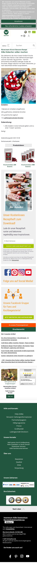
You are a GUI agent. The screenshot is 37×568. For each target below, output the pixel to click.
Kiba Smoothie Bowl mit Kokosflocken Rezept (16, 362)
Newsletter (19, 459)
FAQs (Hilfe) (19, 414)
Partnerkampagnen (19, 420)
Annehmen (18, 21)
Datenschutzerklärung (9, 15)
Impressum (8, 518)
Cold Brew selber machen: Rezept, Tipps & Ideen (17, 343)
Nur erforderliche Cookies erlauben (18, 26)
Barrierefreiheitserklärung (14, 520)
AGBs (15, 518)
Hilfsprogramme (19, 423)
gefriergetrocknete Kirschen (13, 118)
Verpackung (19, 468)
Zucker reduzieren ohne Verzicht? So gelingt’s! (17, 356)
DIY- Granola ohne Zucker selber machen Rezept (18, 360)
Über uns (10, 396)
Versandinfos (10, 529)
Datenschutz (15, 260)
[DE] (24, 36)
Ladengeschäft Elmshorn (19, 432)
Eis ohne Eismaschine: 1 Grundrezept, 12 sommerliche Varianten (15, 339)
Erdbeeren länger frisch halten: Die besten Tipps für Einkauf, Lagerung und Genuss (17, 347)
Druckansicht (18, 329)
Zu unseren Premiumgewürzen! (18, 325)
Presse (19, 426)
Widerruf (9, 522)
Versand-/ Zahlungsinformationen (19, 417)
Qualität (19, 462)
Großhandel (19, 429)
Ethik (19, 465)
